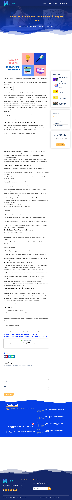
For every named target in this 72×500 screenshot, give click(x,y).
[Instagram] (8, 490)
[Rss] (16, 490)
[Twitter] (3, 490)
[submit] (49, 488)
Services (55, 3)
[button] (5, 356)
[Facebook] (6, 490)
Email (5, 386)
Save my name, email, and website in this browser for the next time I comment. (20, 391)
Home (44, 3)
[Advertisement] (36, 43)
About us (49, 3)
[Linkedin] (14, 490)
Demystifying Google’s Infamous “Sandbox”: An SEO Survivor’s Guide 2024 (25, 336)
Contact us (64, 3)
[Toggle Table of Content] (11, 89)
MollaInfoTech (18, 343)
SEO (8, 409)
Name (5, 381)
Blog (60, 3)
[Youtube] (11, 490)
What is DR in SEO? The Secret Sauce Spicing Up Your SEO (20, 334)
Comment (6, 367)
